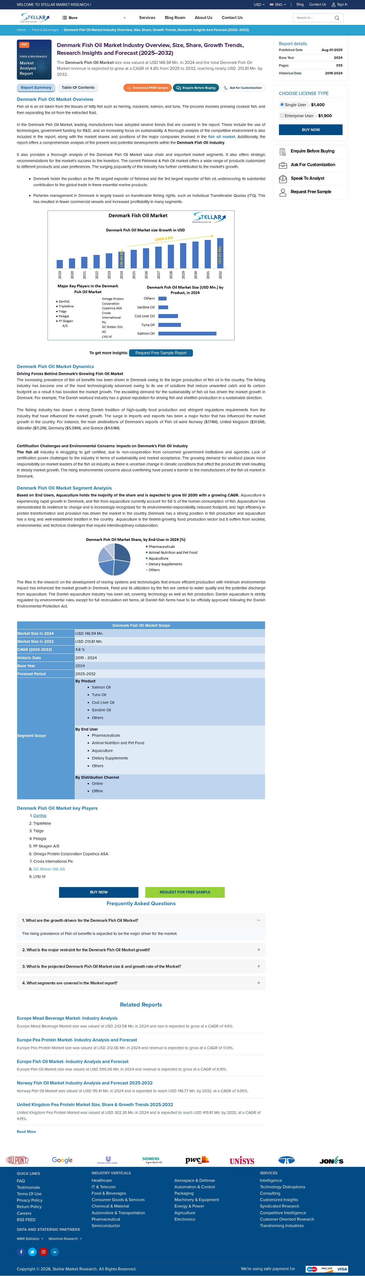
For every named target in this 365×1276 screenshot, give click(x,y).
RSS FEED (26, 1219)
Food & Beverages (45, 30)
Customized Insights (279, 1199)
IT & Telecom (104, 1187)
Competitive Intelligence (283, 1213)
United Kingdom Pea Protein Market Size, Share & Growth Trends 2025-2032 (95, 1104)
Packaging (184, 1193)
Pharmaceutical (106, 1219)
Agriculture (184, 1213)
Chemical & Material (110, 1206)
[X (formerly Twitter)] (32, 1252)
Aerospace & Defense (194, 1180)
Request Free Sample (311, 191)
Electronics (184, 1219)
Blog (300, 4)
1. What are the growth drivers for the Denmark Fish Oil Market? (80, 920)
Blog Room (175, 17)
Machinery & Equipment (196, 1199)
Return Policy (29, 1206)
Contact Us (317, 4)
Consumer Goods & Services (118, 1199)
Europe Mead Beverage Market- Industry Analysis (67, 1018)
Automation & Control (194, 1187)
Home (21, 30)
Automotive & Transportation (118, 1213)
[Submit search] (337, 17)
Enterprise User (299, 116)
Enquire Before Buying (312, 151)
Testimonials (28, 1187)
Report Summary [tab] (36, 87)
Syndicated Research (279, 1206)
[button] (93, 18)
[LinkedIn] (55, 1252)
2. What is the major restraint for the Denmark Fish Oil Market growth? (86, 949)
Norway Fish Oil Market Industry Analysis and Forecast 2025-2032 (85, 1083)
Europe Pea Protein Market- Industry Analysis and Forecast (77, 1040)
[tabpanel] (141, 548)
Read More (26, 1131)
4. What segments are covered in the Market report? (69, 982)
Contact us (232, 17)
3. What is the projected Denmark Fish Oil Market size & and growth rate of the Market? (101, 966)
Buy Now (99, 892)
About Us (203, 17)
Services (147, 17)
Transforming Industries (282, 1225)
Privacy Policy (29, 1200)
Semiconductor (106, 1225)
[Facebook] (21, 1252)
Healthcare (102, 1180)
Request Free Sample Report (161, 352)
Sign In (342, 4)
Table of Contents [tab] (78, 87)
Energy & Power (189, 1206)
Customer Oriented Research (287, 1219)
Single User (295, 105)
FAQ (21, 1181)
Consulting (270, 1193)
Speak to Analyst (307, 178)
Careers (24, 1213)
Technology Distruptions (282, 1187)
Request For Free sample (185, 892)
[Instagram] (43, 1252)
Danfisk (39, 815)
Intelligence (271, 1180)
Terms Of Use (29, 1194)
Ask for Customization (313, 164)
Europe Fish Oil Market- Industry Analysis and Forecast (73, 1061)
